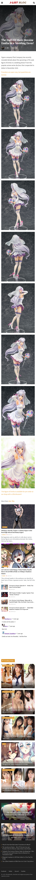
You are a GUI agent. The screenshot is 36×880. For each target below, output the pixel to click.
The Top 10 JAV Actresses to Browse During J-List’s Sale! (17, 737)
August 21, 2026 (22, 837)
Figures (5, 527)
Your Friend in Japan (8, 665)
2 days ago (9, 534)
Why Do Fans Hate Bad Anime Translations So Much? (16, 844)
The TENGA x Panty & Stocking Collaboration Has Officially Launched (18, 814)
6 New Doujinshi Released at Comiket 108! (18, 835)
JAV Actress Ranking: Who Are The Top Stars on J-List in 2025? (18, 685)
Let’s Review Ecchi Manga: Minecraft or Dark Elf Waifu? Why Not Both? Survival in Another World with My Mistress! (21, 601)
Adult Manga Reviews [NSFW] (18, 832)
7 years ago (14, 48)
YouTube (23, 871)
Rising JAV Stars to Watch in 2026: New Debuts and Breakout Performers (18, 789)
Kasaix (3, 575)
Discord (17, 871)
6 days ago (12, 589)
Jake (7, 48)
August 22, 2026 (21, 817)
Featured (5, 566)
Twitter (10, 871)
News (4, 744)
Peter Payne (14, 837)
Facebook (3, 871)
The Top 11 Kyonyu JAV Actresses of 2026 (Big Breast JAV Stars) (17, 711)
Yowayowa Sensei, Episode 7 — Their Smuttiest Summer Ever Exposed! (21, 608)
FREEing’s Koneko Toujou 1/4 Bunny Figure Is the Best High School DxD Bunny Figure (16, 531)
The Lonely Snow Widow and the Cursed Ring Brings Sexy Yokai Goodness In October (17, 763)
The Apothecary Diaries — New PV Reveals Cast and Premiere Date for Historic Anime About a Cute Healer (16, 848)
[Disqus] (18, 637)
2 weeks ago (13, 604)
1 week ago (12, 596)
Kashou (4, 534)
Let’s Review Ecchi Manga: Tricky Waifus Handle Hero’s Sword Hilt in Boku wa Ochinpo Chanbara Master (16, 572)
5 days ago (9, 575)
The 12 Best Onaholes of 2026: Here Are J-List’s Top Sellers (18, 861)
